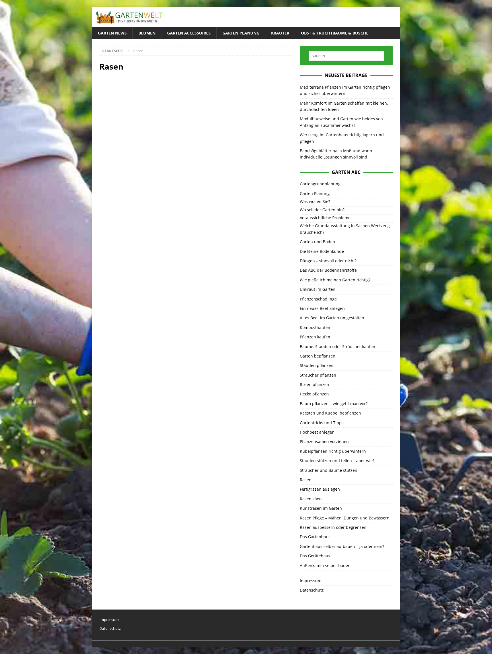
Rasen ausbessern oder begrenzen (333, 527)
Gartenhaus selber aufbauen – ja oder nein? (342, 546)
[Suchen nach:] (346, 56)
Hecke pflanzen (314, 394)
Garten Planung (240, 33)
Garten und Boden (317, 241)
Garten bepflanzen (317, 356)
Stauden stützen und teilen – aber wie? (337, 460)
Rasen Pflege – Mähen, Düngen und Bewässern (345, 518)
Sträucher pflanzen (318, 375)
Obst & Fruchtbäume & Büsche (334, 33)
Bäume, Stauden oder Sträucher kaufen (337, 346)
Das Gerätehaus (315, 555)
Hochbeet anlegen (317, 432)
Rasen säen (311, 498)
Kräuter (280, 33)
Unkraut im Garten (317, 289)
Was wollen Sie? (315, 201)
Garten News (112, 33)
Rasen (305, 479)
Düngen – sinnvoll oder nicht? (328, 260)
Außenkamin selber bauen (325, 565)
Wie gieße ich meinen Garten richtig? (335, 280)
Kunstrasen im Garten (321, 508)
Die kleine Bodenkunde (322, 251)
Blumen (146, 33)
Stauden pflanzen (316, 365)
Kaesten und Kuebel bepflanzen (330, 413)
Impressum (310, 580)
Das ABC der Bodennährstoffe (328, 270)
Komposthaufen (315, 327)
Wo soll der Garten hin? (322, 209)
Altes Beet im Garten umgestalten (332, 317)
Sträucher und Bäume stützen (328, 470)
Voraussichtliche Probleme (325, 217)
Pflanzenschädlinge (318, 299)
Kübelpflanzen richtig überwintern (333, 451)
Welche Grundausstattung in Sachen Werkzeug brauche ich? (345, 229)
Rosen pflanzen (314, 384)
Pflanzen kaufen (315, 337)
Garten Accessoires (189, 33)
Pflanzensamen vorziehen (324, 441)
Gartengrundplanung (320, 183)
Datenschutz (312, 590)
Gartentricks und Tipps (322, 422)
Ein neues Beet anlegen (322, 308)
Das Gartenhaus (315, 536)
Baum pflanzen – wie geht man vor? (334, 403)
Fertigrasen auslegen (320, 489)
